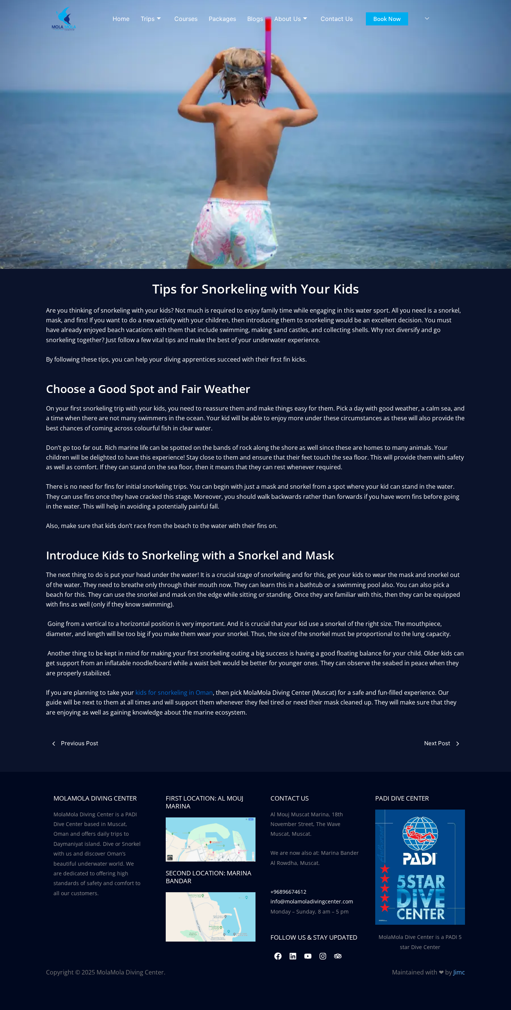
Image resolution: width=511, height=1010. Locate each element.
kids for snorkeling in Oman (174, 692)
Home (121, 18)
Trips (147, 18)
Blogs (255, 18)
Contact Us (337, 18)
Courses (186, 18)
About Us (287, 18)
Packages (222, 18)
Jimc (459, 972)
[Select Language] (427, 19)
